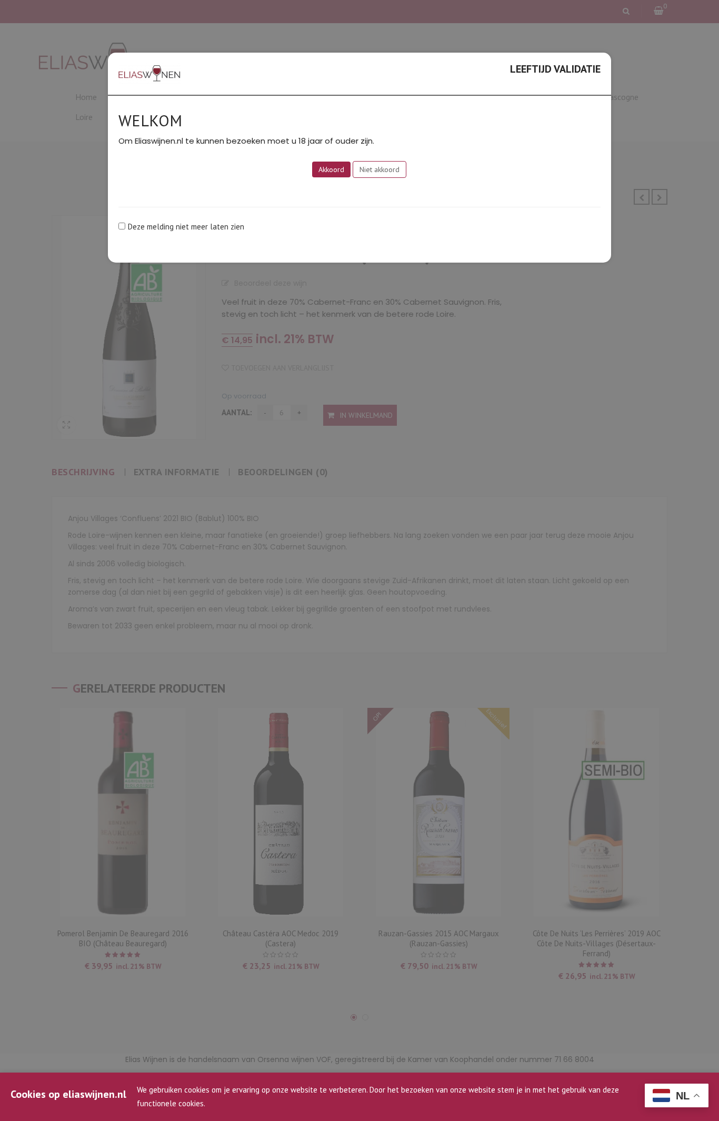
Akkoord (331, 169)
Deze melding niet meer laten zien (186, 227)
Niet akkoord (379, 169)
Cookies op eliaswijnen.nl (68, 1094)
